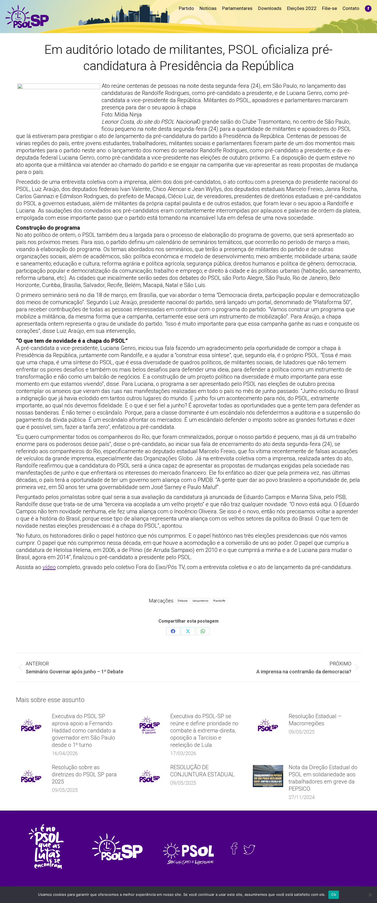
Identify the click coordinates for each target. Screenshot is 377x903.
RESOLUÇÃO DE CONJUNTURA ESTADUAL (202, 771)
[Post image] (31, 725)
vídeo (49, 567)
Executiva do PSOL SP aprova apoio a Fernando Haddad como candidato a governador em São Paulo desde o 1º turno (84, 730)
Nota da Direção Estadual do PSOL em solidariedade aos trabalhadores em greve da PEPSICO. (323, 778)
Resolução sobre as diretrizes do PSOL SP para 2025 (84, 774)
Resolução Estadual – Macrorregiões (315, 720)
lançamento (200, 600)
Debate (183, 600)
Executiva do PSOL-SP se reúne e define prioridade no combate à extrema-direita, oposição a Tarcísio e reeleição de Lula (204, 730)
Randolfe (219, 600)
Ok (333, 894)
